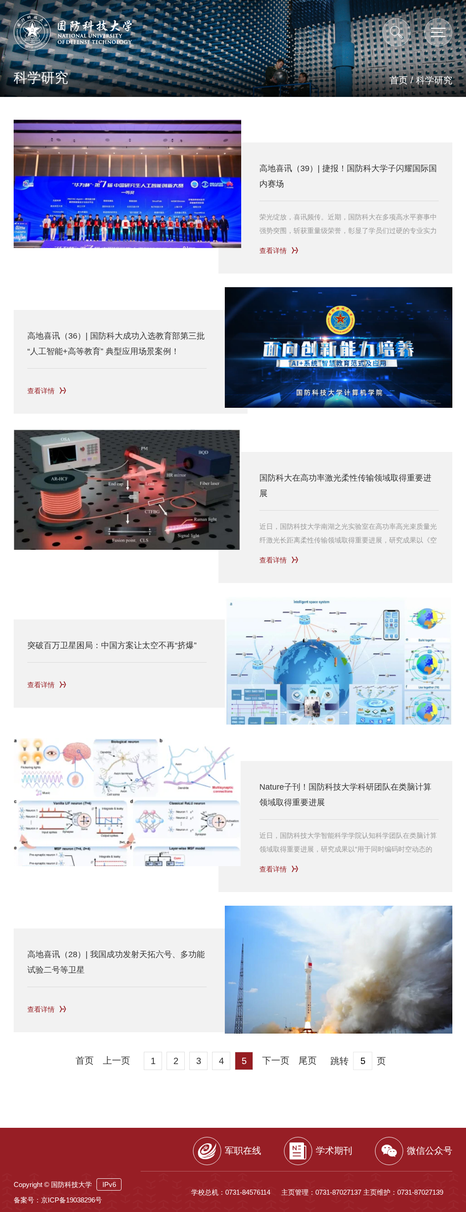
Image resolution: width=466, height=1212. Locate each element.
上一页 (116, 1060)
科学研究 (434, 80)
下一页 (275, 1060)
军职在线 (243, 1151)
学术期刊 (334, 1151)
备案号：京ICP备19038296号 (58, 1200)
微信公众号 (429, 1151)
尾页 (308, 1060)
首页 (399, 80)
